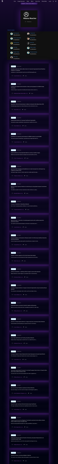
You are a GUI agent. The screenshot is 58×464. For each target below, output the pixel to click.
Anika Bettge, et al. (17, 409)
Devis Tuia (32, 42)
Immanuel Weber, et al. (18, 277)
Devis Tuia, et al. (17, 260)
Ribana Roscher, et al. (18, 310)
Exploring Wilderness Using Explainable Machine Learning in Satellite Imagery (25, 152)
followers (29, 21)
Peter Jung (15, 56)
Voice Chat (37, 1)
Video (28, 1)
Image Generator (21, 1)
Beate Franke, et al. (17, 460)
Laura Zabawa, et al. (18, 294)
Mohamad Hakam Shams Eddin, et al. (21, 93)
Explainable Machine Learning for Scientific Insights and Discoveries (23, 305)
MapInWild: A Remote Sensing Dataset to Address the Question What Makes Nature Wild (27, 104)
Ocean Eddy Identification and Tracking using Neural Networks (22, 337)
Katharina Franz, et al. (18, 343)
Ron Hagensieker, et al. (18, 427)
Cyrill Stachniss (16, 42)
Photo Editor (44, 1)
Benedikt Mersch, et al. (18, 193)
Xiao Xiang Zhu (16, 33)
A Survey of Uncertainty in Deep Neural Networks (20, 204)
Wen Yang (15, 47)
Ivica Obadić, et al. (17, 125)
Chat (15, 1)
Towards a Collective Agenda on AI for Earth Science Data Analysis (23, 255)
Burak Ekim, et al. (17, 109)
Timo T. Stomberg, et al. (18, 158)
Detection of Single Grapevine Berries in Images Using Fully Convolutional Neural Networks (28, 321)
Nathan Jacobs (33, 47)
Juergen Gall (32, 33)
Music (32, 1)
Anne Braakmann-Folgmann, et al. (20, 393)
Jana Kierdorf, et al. (17, 75)
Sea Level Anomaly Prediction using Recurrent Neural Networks (22, 387)
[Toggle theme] (53, 1)
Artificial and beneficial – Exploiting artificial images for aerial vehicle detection (25, 271)
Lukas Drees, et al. (18, 244)
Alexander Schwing (33, 51)
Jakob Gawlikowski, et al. (19, 209)
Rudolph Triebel (16, 51)
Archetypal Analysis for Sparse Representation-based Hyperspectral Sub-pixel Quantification (28, 354)
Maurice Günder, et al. (19, 175)
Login (50, 1)
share (26, 75)
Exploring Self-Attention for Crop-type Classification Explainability (23, 120)
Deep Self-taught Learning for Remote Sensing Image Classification (23, 404)
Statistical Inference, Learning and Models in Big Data (21, 455)
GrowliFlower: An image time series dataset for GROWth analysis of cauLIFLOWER (26, 136)
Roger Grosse (32, 37)
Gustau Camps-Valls (17, 37)
